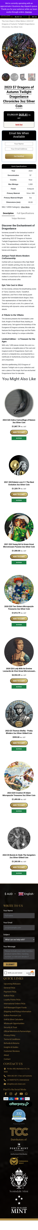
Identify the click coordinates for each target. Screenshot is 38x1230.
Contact (7, 1059)
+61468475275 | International (18, 1080)
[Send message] (10, 964)
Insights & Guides (11, 1047)
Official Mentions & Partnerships (17, 1031)
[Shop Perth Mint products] (19, 1149)
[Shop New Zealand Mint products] (19, 1204)
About (6, 1055)
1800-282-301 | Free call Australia (19, 1076)
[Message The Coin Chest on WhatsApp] (26, 1093)
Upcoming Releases (12, 984)
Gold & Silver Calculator (13, 1019)
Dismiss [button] (28, 12)
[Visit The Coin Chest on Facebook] (5, 1093)
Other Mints (25, 207)
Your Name (8, 910)
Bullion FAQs (9, 996)
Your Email (7, 922)
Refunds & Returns (11, 1043)
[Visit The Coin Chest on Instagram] (11, 1093)
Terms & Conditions (12, 1039)
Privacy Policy (9, 1035)
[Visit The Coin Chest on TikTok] (16, 1093)
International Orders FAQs (14, 1003)
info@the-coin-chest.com (16, 1084)
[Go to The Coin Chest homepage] (19, 1132)
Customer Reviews (12, 1051)
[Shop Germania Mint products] (19, 1161)
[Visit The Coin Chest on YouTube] (21, 1093)
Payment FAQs (10, 992)
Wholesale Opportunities (14, 1023)
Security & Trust (10, 1027)
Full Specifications (25, 213)
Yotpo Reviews (18, 218)
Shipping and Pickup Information (17, 1011)
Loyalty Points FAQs (12, 1000)
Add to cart (19, 432)
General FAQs (9, 988)
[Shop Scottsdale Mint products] (19, 1180)
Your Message (9, 946)
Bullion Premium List (12, 1015)
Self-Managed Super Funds (15, 1007)
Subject (6, 934)
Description (8, 213)
